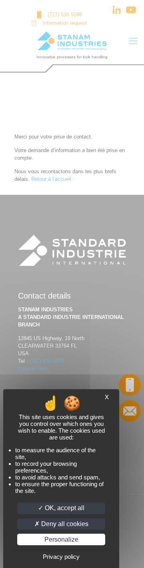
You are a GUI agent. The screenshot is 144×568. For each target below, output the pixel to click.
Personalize (61, 539)
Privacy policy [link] (61, 556)
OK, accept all (63, 508)
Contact (130, 410)
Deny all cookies (64, 524)
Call (130, 384)
